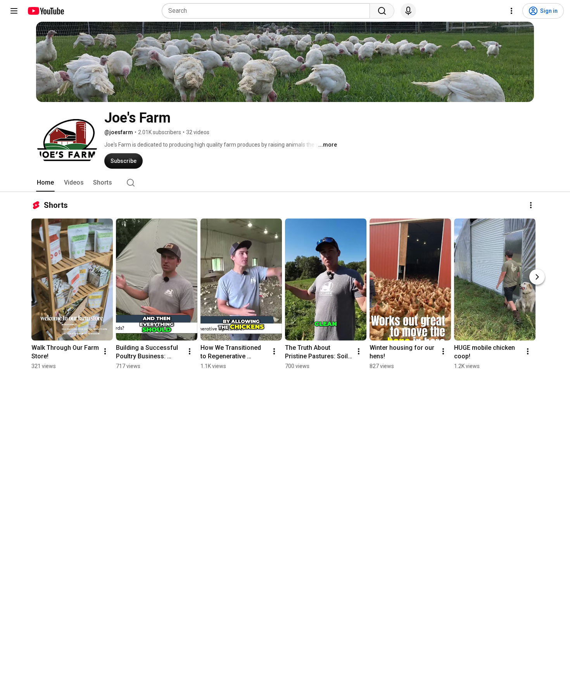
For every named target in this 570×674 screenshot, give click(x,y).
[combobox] (268, 11)
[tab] (45, 182)
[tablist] (285, 182)
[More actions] (531, 205)
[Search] (382, 11)
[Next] (537, 277)
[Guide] (14, 11)
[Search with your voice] (408, 11)
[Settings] (511, 11)
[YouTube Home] (45, 11)
